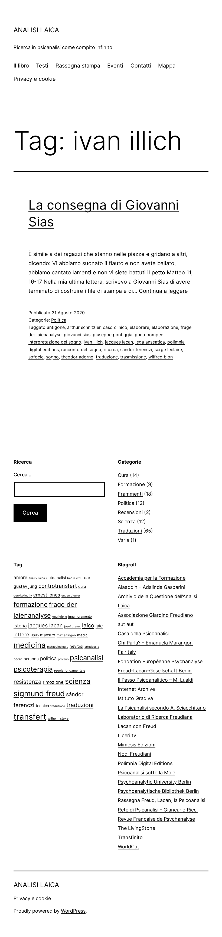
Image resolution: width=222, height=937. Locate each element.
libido (35, 635)
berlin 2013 (75, 578)
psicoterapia (33, 669)
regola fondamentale (69, 670)
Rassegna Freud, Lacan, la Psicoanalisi (161, 800)
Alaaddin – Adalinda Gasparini (151, 587)
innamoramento (80, 616)
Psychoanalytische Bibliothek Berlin (158, 791)
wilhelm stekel (58, 718)
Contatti (140, 65)
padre (18, 659)
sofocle (36, 357)
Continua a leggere (163, 291)
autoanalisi (56, 577)
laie (99, 625)
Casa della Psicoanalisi (143, 633)
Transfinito (130, 837)
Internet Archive (136, 689)
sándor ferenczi (136, 349)
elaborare (139, 327)
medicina (30, 645)
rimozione (53, 682)
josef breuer (72, 626)
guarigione (59, 616)
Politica (58, 320)
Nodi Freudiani (134, 754)
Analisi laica (36, 30)
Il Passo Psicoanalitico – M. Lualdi (155, 680)
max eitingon (66, 635)
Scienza (127, 521)
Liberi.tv (127, 735)
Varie (123, 540)
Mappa (166, 65)
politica (48, 658)
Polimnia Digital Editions (145, 763)
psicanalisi (86, 657)
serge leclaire (168, 349)
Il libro (21, 65)
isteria (20, 625)
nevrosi (76, 646)
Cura (123, 475)
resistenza (27, 681)
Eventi (115, 65)
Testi (42, 65)
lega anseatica (150, 342)
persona (31, 658)
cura (82, 586)
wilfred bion (160, 357)
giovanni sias (77, 334)
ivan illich (93, 342)
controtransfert (57, 586)
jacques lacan (119, 342)
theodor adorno (77, 357)
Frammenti (130, 494)
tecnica (42, 705)
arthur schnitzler (83, 327)
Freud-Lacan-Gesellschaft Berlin (155, 670)
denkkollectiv (23, 595)
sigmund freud (39, 693)
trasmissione (133, 357)
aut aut (126, 624)
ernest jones (46, 595)
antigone (56, 327)
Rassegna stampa (78, 65)
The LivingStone (136, 828)
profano (63, 659)
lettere (21, 634)
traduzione (107, 357)
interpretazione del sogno (54, 342)
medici (82, 635)
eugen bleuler (70, 595)
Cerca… (22, 474)
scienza (77, 681)
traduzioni (79, 704)
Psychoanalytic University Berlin (154, 782)
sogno (52, 357)
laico (88, 625)
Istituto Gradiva (135, 698)
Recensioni (130, 512)
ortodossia (91, 647)
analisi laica (37, 578)
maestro (47, 635)
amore (20, 577)
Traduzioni (130, 531)
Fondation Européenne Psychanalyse (160, 661)
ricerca (111, 349)
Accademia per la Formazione (151, 578)
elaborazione (165, 327)
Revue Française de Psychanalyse (156, 819)
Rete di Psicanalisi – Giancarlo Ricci (158, 810)
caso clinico (115, 327)
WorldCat (128, 846)
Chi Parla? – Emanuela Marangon (155, 643)
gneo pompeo (149, 334)
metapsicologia (57, 647)
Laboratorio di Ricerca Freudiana (155, 717)
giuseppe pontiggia (112, 334)
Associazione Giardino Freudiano (155, 615)
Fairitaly (127, 652)
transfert (30, 716)
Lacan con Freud (137, 726)
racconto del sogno (81, 349)
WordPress (73, 911)
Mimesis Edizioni (136, 744)
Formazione (131, 484)
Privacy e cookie (35, 79)
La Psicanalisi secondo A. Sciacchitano (162, 708)
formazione (31, 604)
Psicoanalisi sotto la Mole (146, 772)
